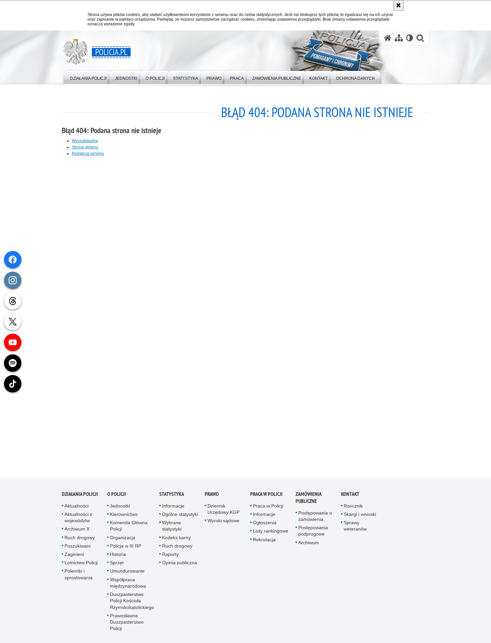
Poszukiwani (77, 548)
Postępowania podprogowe (313, 533)
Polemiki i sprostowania (78, 576)
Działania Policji (80, 496)
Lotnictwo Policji (81, 565)
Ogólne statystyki (180, 516)
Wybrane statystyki (171, 528)
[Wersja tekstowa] (409, 38)
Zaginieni (74, 556)
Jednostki (120, 508)
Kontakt (350, 496)
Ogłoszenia (265, 525)
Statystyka (171, 496)
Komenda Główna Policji (129, 528)
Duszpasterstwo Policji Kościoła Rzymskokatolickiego (132, 603)
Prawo (212, 496)
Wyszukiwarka (85, 140)
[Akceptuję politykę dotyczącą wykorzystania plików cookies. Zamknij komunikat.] (398, 5)
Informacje (173, 508)
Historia (118, 556)
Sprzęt (117, 565)
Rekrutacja (264, 541)
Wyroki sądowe (223, 523)
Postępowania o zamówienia (315, 518)
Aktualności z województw (78, 519)
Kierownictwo (124, 516)
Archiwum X (77, 531)
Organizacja (122, 539)
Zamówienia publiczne (308, 500)
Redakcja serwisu (88, 153)
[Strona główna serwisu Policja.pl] (387, 38)
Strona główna (85, 147)
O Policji (116, 496)
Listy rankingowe (270, 533)
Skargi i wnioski (360, 516)
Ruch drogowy (79, 539)
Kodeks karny (176, 539)
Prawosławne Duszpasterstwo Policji (127, 624)
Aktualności (76, 508)
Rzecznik (353, 508)
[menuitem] (88, 77)
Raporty (170, 556)
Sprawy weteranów (355, 528)
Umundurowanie (127, 573)
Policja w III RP (125, 548)
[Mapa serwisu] (399, 38)
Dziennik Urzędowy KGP (223, 511)
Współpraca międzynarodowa (128, 585)
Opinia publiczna (179, 565)
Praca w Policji (266, 496)
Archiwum (308, 544)
